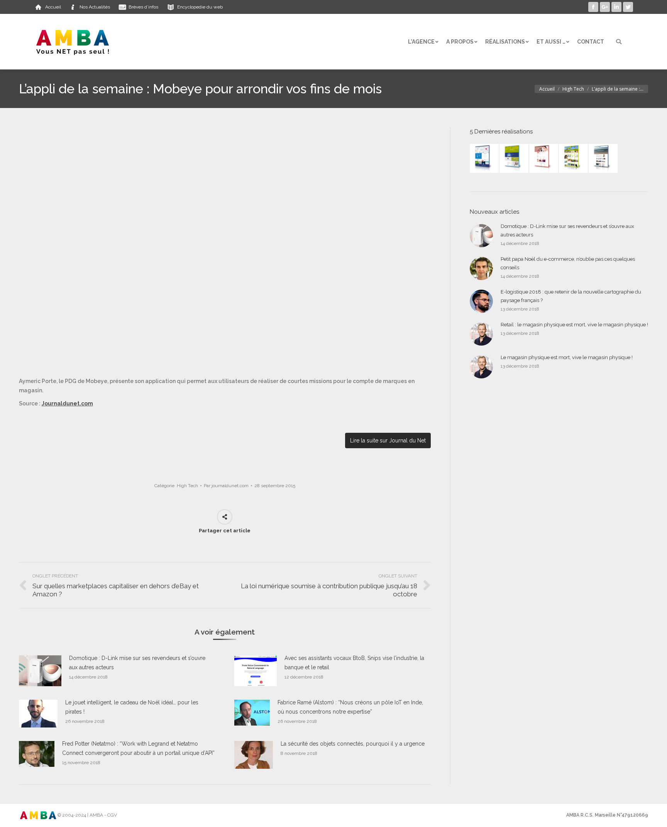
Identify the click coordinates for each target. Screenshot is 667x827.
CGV (112, 815)
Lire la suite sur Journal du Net (388, 440)
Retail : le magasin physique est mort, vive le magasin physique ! (574, 324)
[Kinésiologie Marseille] (603, 159)
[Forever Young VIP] (574, 159)
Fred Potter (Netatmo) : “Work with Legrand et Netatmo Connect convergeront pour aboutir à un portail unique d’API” (138, 748)
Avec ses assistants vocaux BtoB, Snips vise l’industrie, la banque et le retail (354, 662)
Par (226, 485)
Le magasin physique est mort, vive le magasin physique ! (567, 357)
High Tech (573, 89)
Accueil (547, 89)
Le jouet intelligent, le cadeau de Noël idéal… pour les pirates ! (131, 707)
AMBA (96, 815)
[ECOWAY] (484, 159)
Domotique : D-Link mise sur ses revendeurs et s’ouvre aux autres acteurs (137, 662)
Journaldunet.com (67, 403)
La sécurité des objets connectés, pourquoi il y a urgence (353, 744)
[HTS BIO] (514, 159)
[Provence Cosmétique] (544, 159)
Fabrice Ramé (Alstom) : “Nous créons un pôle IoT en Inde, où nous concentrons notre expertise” (350, 707)
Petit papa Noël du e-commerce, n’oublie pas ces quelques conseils (568, 263)
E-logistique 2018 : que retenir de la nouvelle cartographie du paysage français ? (571, 296)
